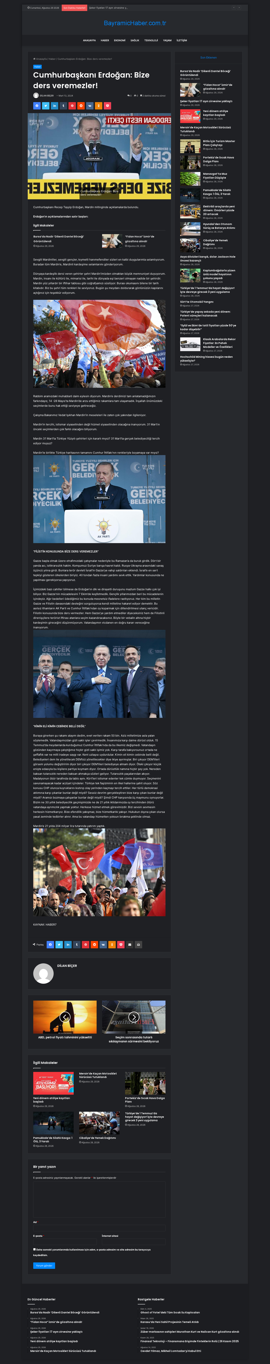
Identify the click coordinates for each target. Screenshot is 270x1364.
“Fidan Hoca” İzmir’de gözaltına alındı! (217, 87)
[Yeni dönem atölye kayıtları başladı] (53, 1083)
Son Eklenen (208, 57)
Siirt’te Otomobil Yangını (196, 302)
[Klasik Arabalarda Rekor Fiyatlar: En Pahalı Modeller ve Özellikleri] (190, 344)
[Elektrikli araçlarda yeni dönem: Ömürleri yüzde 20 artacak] (190, 211)
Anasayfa (89, 40)
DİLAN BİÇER (47, 95)
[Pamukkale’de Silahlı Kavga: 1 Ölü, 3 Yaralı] (53, 1123)
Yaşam (167, 40)
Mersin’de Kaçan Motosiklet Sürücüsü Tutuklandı (98, 1075)
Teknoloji (151, 40)
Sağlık (135, 40)
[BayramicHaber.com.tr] (135, 23)
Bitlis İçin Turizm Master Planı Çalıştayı (219, 143)
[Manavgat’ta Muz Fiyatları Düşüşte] (190, 179)
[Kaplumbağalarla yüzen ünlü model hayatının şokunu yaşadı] (190, 275)
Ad (35, 1222)
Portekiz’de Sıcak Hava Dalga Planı (145, 1099)
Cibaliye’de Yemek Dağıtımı (97, 1138)
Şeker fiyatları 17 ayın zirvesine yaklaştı (111, 7)
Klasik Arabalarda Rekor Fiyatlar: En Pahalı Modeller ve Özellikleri (219, 343)
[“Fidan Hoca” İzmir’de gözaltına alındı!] (112, 241)
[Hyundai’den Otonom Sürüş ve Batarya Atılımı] (190, 229)
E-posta (38, 1235)
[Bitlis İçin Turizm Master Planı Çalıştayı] (190, 146)
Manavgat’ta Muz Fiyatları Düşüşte (215, 176)
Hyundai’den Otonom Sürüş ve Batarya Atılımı (219, 226)
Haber (105, 40)
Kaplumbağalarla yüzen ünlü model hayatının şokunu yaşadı (219, 274)
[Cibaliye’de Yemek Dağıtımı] (99, 1123)
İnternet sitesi (110, 1235)
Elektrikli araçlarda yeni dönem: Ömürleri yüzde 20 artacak (219, 210)
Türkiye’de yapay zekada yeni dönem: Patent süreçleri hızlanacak (205, 313)
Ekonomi (119, 40)
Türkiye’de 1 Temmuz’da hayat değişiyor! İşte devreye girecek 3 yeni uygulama (144, 1117)
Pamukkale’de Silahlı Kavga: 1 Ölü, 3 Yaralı (52, 1139)
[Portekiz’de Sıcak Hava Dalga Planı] (145, 1083)
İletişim (182, 40)
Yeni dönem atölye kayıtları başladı (51, 1099)
